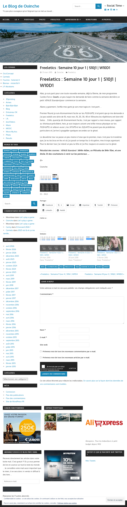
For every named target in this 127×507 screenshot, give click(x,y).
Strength (16, 193)
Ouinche (60, 72)
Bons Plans (91, 19)
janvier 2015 (11, 366)
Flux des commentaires (15, 398)
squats (7, 193)
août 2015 (10, 344)
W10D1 (106, 267)
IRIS (18, 175)
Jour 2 (31, 175)
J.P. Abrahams (8, 86)
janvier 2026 (11, 253)
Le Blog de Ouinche (21, 6)
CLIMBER (25, 158)
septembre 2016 (12, 311)
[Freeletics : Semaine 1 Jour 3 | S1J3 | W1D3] (110, 243)
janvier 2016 (11, 327)
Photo (42, 19)
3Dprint (7, 151)
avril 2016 (10, 318)
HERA (26, 168)
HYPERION (16, 172)
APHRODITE (24, 151)
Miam (8, 125)
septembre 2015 (12, 340)
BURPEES (32, 154)
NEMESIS (18, 182)
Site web (44, 345)
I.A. (16, 19)
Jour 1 (24, 175)
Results (9, 138)
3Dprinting (10, 99)
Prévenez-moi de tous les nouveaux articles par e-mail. (66, 357)
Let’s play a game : (27, 217)
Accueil (6, 19)
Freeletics (55, 19)
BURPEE (24, 154)
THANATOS (26, 193)
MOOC (9, 128)
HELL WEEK (18, 168)
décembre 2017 (12, 288)
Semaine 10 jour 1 (88, 267)
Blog (8, 109)
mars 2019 (10, 279)
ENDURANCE (8, 165)
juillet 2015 (10, 347)
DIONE (30, 161)
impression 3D (27, 172)
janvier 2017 (11, 298)
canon (6, 158)
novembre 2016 (12, 305)
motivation (8, 182)
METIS (24, 179)
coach (16, 161)
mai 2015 (9, 353)
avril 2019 (10, 275)
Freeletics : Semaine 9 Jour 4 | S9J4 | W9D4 (59, 274)
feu (61, 267)
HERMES (7, 172)
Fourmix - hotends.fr (11, 80)
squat (28, 189)
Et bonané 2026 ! (23, 227)
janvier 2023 (11, 272)
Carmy (8, 227)
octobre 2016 (11, 308)
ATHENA (16, 154)
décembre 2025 (12, 256)
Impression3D (9, 175)
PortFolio (29, 19)
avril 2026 (10, 246)
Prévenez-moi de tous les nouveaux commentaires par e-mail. (69, 351)
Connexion (10, 392)
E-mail (43, 337)
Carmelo (6, 77)
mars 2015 (10, 360)
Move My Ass (11, 131)
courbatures (52, 267)
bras (43, 267)
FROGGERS (8, 168)
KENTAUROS (15, 179)
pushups (7, 189)
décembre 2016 (12, 301)
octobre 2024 (11, 266)
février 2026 (11, 249)
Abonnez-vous (12, 489)
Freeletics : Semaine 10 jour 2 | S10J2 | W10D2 (104, 274)
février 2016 (11, 324)
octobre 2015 (11, 337)
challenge (15, 158)
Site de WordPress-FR (15, 401)
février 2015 (11, 363)
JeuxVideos (10, 122)
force (17, 165)
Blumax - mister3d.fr (11, 83)
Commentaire (46, 294)
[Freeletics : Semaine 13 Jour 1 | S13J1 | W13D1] (81, 243)
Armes (8, 102)
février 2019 (11, 282)
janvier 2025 (11, 262)
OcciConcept (8, 73)
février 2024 (11, 269)
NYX (25, 182)
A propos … (107, 19)
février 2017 (11, 295)
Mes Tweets (90, 461)
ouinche (7, 186)
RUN (14, 189)
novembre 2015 (12, 334)
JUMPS (6, 179)
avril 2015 (10, 357)
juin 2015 (9, 350)
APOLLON (7, 154)
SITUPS (20, 189)
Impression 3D (72, 19)
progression (25, 186)
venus (99, 267)
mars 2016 (10, 321)
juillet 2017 (10, 292)
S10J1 (77, 267)
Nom (43, 330)
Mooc (31, 179)
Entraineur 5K (11, 112)
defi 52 (23, 161)
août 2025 (10, 259)
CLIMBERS (7, 161)
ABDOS (14, 151)
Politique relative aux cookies (67, 503)
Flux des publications (15, 395)
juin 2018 (9, 285)
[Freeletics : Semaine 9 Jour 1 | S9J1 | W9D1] (53, 243)
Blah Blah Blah (12, 105)
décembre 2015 (12, 331)
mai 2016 (9, 314)
